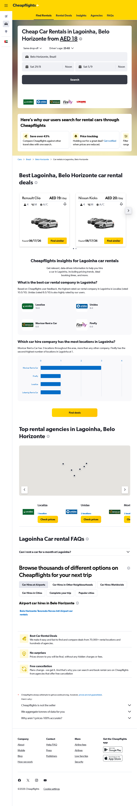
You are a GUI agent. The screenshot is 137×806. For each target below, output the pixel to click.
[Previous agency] (24, 489)
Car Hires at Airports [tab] (33, 584)
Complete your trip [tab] (60, 592)
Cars (20, 159)
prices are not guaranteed (90, 695)
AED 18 (69, 38)
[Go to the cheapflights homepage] (26, 5)
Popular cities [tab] (86, 592)
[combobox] (33, 48)
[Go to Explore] (6, 31)
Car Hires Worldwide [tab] (112, 584)
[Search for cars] (6, 23)
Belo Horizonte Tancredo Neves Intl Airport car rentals (46, 612)
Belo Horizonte (42, 159)
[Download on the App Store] (112, 758)
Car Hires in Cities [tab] (32, 592)
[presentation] (80, 39)
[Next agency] (125, 489)
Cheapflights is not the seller (38, 705)
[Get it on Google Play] (112, 749)
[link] (75, 412)
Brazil (28, 159)
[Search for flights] (6, 16)
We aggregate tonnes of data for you (43, 711)
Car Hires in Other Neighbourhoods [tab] (73, 584)
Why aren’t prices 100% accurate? (41, 718)
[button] (6, 5)
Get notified (110, 140)
